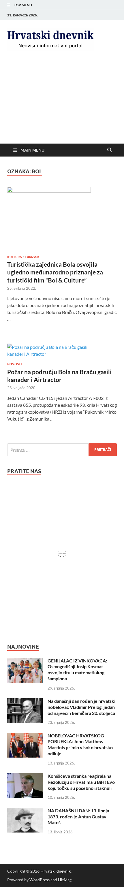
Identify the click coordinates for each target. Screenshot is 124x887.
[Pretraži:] (62, 449)
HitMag (65, 879)
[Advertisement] (62, 102)
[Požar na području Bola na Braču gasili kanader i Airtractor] (62, 350)
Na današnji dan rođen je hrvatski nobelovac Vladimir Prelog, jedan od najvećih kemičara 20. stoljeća (81, 707)
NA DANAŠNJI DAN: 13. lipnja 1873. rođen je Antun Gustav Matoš (78, 816)
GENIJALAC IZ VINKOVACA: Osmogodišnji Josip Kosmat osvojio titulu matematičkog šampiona (77, 669)
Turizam (32, 257)
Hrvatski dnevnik (55, 871)
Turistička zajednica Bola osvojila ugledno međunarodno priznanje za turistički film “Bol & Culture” (55, 272)
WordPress (39, 879)
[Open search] (109, 150)
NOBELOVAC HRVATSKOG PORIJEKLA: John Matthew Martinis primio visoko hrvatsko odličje (80, 744)
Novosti (14, 364)
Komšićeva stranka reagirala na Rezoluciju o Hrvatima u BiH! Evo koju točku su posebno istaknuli (81, 782)
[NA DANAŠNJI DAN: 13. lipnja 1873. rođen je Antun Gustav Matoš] (25, 811)
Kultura (14, 257)
